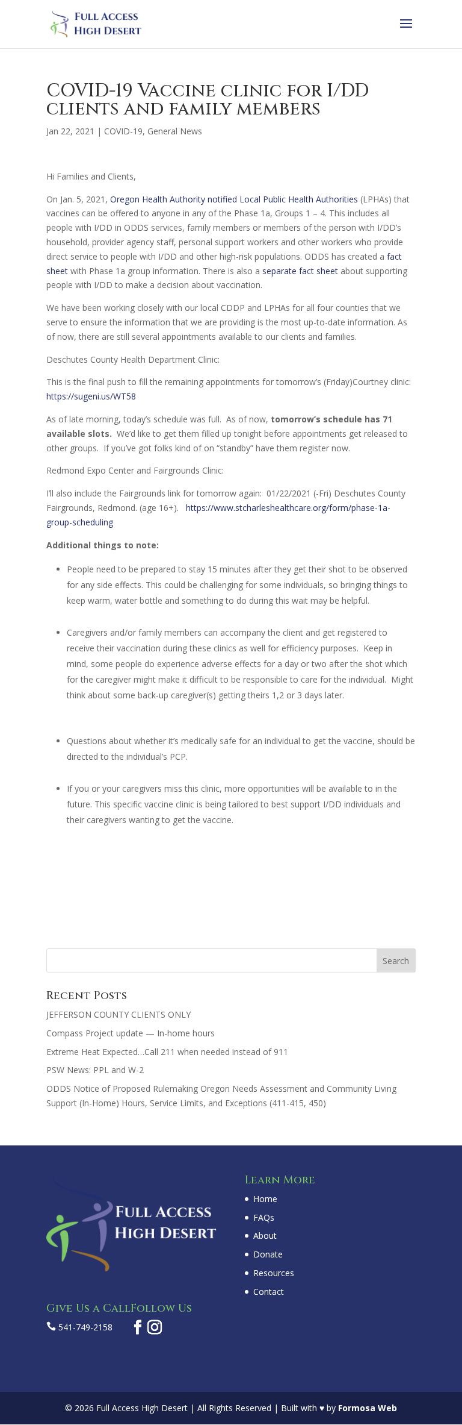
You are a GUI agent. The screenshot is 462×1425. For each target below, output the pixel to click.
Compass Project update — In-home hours (130, 1033)
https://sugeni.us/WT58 (91, 396)
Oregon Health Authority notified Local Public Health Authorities (234, 199)
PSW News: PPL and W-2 (95, 1070)
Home (265, 1198)
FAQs (263, 1217)
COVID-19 (123, 131)
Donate (268, 1254)
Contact (268, 1291)
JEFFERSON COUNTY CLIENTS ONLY (118, 1014)
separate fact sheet (300, 271)
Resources (273, 1273)
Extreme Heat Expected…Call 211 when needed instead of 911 (167, 1051)
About (265, 1235)
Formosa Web (367, 1408)
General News (174, 131)
